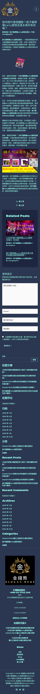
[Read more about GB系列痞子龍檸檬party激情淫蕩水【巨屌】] (20, 228)
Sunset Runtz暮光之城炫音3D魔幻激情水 (17, 446)
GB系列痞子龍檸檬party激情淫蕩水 (20, 630)
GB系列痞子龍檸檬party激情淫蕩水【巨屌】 (19, 239)
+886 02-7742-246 (20, 592)
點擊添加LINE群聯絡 (20, 618)
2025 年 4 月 (7, 423)
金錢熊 (4, 453)
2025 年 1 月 (6, 433)
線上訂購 (20, 662)
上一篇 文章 (20, 201)
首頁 (20, 652)
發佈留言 (5, 32)
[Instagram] (23, 690)
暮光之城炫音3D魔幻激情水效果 (20, 640)
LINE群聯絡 (20, 659)
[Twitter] (20, 690)
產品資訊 (20, 654)
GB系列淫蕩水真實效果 (20, 638)
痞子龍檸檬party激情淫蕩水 (20, 32)
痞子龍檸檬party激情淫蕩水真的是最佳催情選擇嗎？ (19, 254)
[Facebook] (17, 690)
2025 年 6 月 (7, 416)
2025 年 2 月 (7, 430)
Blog (20, 657)
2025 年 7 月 (7, 413)
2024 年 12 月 (7, 437)
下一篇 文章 (20, 205)
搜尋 (3, 356)
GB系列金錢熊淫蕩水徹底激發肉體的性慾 (20, 628)
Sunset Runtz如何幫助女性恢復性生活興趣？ (18, 387)
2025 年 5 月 (7, 420)
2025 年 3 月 (7, 426)
